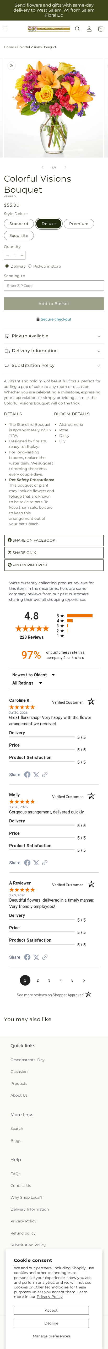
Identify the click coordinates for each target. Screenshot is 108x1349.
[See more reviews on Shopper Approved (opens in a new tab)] (45, 775)
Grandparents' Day (27, 1059)
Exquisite (18, 235)
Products (18, 1083)
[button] (77, 29)
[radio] (78, 615)
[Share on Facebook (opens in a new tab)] (27, 775)
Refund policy (23, 1233)
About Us (19, 1095)
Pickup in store (47, 266)
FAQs (15, 1173)
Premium (79, 223)
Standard (18, 223)
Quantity (12, 246)
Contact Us (20, 1185)
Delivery (18, 266)
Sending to (22, 276)
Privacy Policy (50, 1296)
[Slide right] (65, 167)
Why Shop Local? (26, 1197)
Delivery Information (29, 1209)
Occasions (19, 1071)
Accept (51, 1310)
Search (16, 1128)
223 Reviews (37, 637)
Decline (51, 1323)
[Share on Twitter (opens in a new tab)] (36, 774)
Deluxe (49, 223)
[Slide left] (42, 167)
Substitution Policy (28, 1245)
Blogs (15, 1140)
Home (9, 47)
